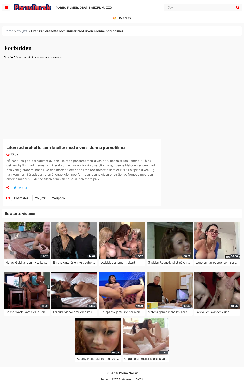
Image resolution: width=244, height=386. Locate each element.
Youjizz (22, 31)
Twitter (21, 188)
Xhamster (21, 198)
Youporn (58, 198)
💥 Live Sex (122, 18)
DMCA (140, 379)
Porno (9, 31)
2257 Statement (122, 379)
